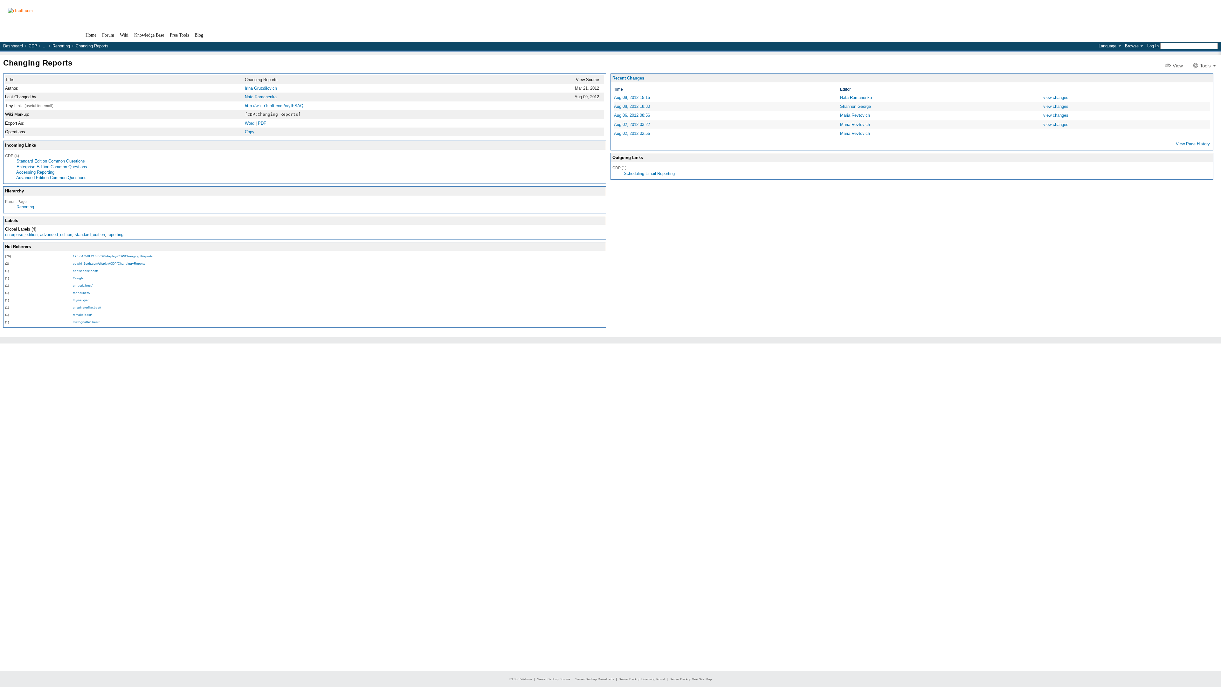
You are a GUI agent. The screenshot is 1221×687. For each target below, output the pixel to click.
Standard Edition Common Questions (51, 161)
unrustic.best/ (83, 285)
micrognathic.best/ (86, 322)
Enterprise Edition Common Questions (52, 166)
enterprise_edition (21, 234)
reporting (115, 234)
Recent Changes (628, 78)
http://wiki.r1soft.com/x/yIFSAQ (274, 105)
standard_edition (90, 234)
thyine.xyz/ (80, 300)
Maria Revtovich (855, 115)
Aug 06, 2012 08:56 (632, 115)
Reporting (61, 46)
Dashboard (13, 46)
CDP (33, 46)
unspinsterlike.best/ (87, 307)
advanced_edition (56, 234)
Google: (79, 278)
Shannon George (855, 106)
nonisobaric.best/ (85, 271)
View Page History (1193, 144)
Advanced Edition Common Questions (51, 177)
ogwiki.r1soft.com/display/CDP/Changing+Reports (109, 263)
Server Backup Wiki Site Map (691, 679)
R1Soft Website (520, 679)
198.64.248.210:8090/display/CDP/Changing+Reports (113, 256)
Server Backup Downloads (594, 679)
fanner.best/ (81, 293)
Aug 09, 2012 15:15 (632, 97)
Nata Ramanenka (261, 96)
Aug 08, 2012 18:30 (632, 106)
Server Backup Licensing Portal (642, 679)
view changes (1055, 97)
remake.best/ (82, 314)
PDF (262, 123)
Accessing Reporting (35, 172)
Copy (249, 131)
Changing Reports (37, 63)
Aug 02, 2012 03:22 (632, 124)
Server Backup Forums (553, 679)
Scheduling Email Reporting (649, 173)
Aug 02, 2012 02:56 (632, 133)
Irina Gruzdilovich (261, 88)
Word (249, 123)
